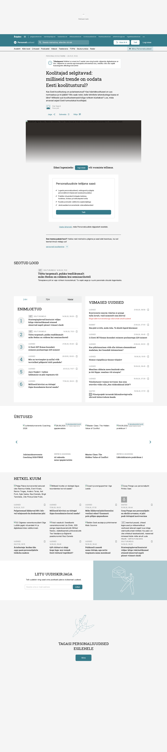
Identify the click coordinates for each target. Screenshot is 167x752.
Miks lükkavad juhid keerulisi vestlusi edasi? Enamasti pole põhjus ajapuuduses (99, 513)
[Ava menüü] (24, 36)
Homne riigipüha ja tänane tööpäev (105, 360)
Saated (92, 391)
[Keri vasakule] (16, 442)
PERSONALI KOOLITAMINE (55, 56)
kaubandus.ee (62, 36)
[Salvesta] (76, 316)
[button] (48, 587)
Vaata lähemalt (65, 227)
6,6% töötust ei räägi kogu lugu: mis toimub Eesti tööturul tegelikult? (61, 550)
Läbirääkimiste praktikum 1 (130, 457)
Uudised (31, 344)
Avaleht (17, 49)
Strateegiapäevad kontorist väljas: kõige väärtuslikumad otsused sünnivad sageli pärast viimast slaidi (46, 322)
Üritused (35, 49)
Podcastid (45, 49)
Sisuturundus (82, 49)
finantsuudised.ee (104, 36)
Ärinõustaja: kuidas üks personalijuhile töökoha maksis (26, 550)
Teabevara (63, 49)
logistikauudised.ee (133, 36)
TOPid (72, 49)
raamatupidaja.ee (49, 36)
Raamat (92, 325)
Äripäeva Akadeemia (62, 454)
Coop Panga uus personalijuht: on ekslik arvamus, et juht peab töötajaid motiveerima (135, 513)
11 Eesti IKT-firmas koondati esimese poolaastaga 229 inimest (118, 337)
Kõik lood (26, 49)
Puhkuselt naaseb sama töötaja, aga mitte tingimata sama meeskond (97, 550)
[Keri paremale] (150, 442)
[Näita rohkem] (143, 36)
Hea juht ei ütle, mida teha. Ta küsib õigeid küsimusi (113, 328)
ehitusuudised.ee (75, 36)
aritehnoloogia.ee (119, 36)
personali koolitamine (55, 247)
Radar (92, 49)
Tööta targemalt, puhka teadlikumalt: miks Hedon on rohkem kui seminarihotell (64, 275)
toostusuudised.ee (90, 36)
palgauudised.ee (36, 36)
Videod (54, 49)
